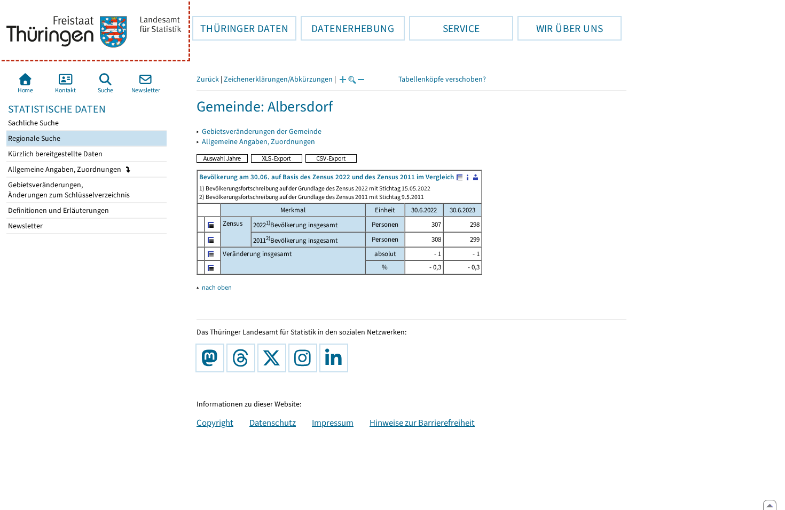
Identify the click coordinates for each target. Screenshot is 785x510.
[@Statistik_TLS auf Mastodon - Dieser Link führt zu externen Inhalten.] (212, 358)
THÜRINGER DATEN (240, 28)
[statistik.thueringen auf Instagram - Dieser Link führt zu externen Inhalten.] (304, 358)
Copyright (215, 422)
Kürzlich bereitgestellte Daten (54, 154)
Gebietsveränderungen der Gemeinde (261, 131)
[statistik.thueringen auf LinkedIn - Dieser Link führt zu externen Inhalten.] (335, 358)
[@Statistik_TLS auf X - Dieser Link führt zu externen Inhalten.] (273, 358)
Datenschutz (272, 422)
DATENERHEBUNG (347, 28)
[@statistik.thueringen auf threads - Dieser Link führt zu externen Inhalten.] (242, 358)
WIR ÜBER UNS (560, 28)
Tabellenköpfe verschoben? (442, 79)
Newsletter (24, 226)
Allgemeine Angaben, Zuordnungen (65, 169)
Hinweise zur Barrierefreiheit (422, 422)
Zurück (208, 79)
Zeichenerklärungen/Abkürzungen (278, 79)
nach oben (217, 287)
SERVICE (444, 28)
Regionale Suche (33, 138)
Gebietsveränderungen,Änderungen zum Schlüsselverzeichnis (68, 190)
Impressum (333, 422)
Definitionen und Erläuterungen (57, 210)
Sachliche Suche (32, 123)
